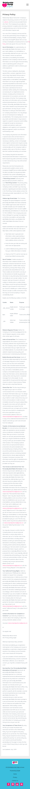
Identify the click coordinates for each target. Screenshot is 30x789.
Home (15, 774)
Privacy (15, 777)
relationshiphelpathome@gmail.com (12, 491)
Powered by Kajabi (15, 770)
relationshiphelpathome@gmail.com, (12, 416)
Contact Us (15, 780)
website (6, 22)
